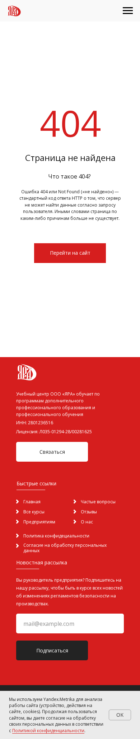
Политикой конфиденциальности (48, 731)
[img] (75, 521)
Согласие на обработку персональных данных (65, 548)
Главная (32, 502)
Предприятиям (39, 522)
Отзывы (89, 512)
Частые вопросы (98, 502)
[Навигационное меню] (128, 10)
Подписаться (52, 650)
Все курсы (34, 512)
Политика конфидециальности (56, 536)
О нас (87, 522)
